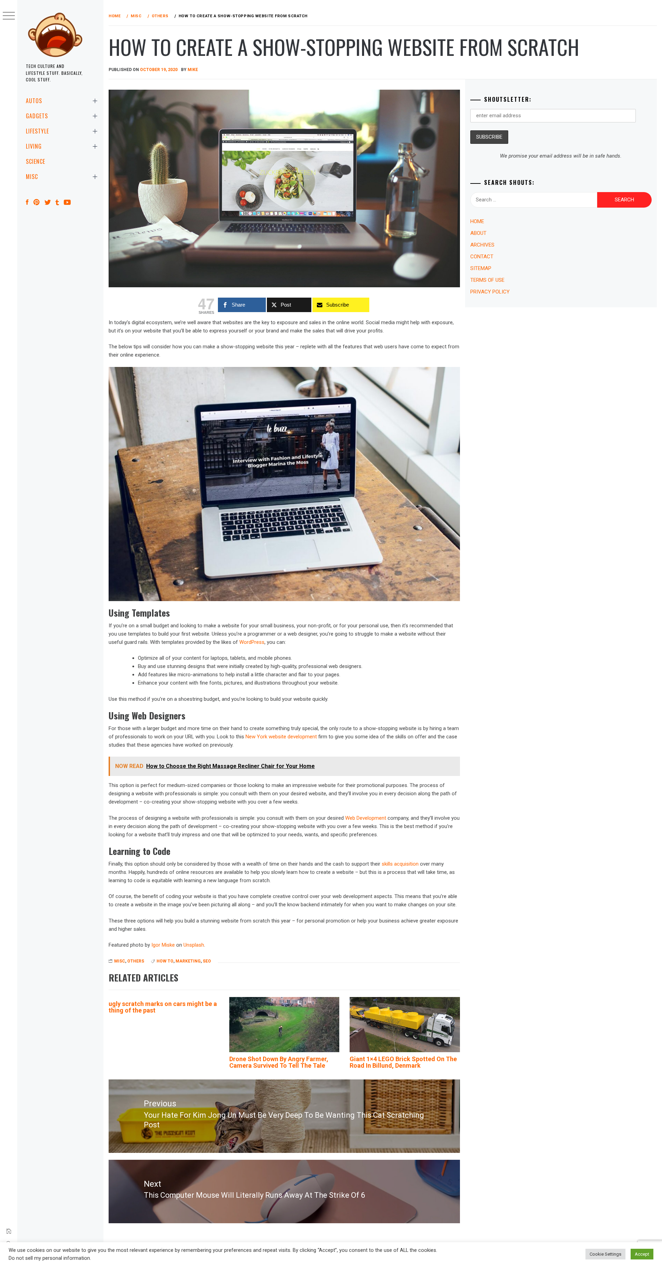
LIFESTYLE (37, 131)
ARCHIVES (482, 245)
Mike (193, 69)
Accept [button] (642, 1254)
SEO (207, 961)
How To (165, 961)
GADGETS (37, 116)
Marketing (188, 961)
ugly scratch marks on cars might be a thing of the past (163, 1007)
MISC (32, 176)
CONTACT (481, 256)
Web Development (365, 818)
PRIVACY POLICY (490, 292)
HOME (477, 221)
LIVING (34, 146)
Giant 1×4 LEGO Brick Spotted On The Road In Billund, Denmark (403, 1062)
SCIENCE (35, 161)
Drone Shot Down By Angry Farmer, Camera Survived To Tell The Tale (278, 1062)
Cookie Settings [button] (605, 1254)
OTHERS (135, 961)
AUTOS (34, 101)
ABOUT (478, 233)
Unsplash (193, 945)
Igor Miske (163, 945)
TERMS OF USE (487, 280)
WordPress (251, 642)
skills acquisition (400, 864)
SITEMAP (480, 268)
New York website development (281, 737)
